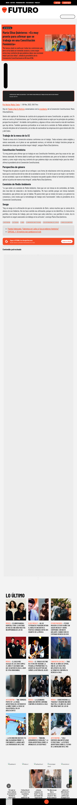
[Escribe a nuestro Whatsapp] (75, 9)
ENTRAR (57, 3)
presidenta (43, 109)
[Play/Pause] (46, 801)
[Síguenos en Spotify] (72, 9)
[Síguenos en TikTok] (60, 9)
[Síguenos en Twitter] (66, 9)
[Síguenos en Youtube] (69, 9)
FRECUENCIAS (30, 2)
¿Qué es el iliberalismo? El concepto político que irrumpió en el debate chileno (65, 794)
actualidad (15, 222)
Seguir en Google (66, 241)
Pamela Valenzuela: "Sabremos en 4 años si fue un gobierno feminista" (33, 228)
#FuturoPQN (7, 222)
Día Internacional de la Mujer (51, 222)
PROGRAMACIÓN (20, 2)
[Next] (55, 801)
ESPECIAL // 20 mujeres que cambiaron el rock (24, 231)
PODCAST (37, 2)
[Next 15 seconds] (51, 801)
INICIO (7, 2)
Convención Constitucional (34, 222)
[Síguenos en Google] (54, 9)
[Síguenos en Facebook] (63, 9)
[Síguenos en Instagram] (57, 9)
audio (22, 222)
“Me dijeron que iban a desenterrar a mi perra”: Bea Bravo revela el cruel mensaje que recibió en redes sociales (52, 796)
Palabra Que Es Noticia (16, 109)
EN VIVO (12, 2)
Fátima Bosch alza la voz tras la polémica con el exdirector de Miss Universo (25, 794)
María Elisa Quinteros (66, 222)
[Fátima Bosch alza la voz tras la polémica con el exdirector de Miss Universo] (25, 778)
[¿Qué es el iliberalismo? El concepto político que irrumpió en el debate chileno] (65, 778)
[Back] (37, 801)
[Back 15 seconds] (42, 801)
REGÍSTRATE (67, 3)
